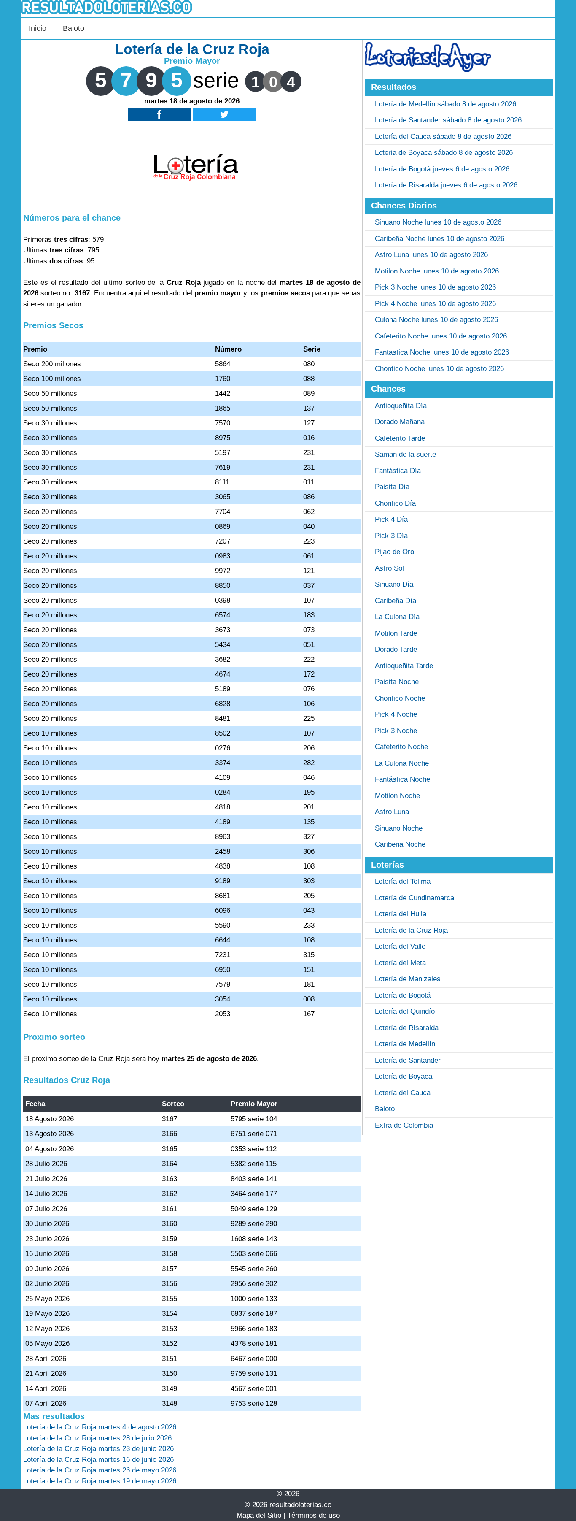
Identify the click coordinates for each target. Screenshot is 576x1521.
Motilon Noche (397, 796)
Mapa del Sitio (259, 1515)
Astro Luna (392, 812)
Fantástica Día (398, 471)
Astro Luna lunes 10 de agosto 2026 (431, 255)
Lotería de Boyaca (403, 1076)
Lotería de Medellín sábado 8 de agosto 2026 (445, 104)
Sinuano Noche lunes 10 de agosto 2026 (438, 222)
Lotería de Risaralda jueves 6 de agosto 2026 (446, 185)
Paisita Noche (397, 682)
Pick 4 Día (391, 519)
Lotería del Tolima (403, 881)
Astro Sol (389, 568)
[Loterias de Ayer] (428, 69)
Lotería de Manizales (408, 979)
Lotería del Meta (400, 963)
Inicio (37, 28)
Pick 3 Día (391, 536)
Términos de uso (313, 1515)
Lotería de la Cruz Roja (411, 930)
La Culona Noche (402, 763)
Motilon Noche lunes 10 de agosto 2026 (437, 271)
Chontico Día (395, 503)
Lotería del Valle (400, 946)
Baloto (73, 28)
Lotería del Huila (400, 914)
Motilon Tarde (396, 633)
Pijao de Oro (394, 552)
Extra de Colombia (404, 1125)
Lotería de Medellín (405, 1044)
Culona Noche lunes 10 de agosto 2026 (436, 320)
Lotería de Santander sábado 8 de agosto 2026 (448, 120)
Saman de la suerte (405, 454)
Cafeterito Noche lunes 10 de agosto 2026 (441, 336)
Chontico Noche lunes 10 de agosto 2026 (439, 369)
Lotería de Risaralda (407, 1028)
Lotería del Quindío (405, 1011)
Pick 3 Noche (396, 731)
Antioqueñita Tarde (404, 666)
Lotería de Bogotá (403, 995)
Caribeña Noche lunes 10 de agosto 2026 (439, 239)
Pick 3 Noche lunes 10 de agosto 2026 (435, 287)
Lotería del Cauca (403, 1093)
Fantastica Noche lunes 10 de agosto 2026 (442, 352)
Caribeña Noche (400, 844)
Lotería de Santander (408, 1060)
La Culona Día (397, 617)
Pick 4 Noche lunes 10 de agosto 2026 (435, 304)
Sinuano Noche (399, 828)
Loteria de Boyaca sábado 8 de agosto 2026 (444, 153)
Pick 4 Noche (396, 714)
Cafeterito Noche (401, 747)
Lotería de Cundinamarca (414, 898)
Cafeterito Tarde (400, 438)
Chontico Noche (400, 698)
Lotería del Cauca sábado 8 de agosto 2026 (443, 137)
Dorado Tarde (396, 649)
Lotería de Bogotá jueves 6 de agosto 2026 (442, 169)
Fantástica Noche (402, 779)
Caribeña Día (395, 601)
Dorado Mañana (400, 422)
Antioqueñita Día (401, 406)
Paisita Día (392, 487)
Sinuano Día (394, 584)
